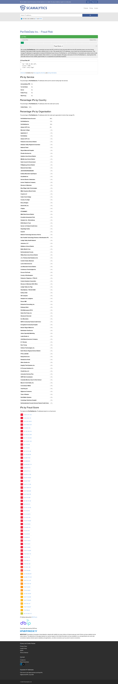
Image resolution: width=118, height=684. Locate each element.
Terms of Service (24, 652)
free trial (43, 73)
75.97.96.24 (27, 610)
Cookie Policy (23, 648)
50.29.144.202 (27, 477)
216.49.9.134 (27, 428)
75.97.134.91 (27, 544)
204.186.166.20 (28, 421)
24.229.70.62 (27, 458)
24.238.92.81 (27, 461)
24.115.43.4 (27, 448)
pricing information (52, 73)
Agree (88, 2)
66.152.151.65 (27, 501)
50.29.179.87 (27, 481)
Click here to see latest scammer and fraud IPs (31, 672)
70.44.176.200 (27, 520)
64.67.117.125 (27, 484)
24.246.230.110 (28, 464)
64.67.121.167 (27, 580)
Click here (22, 73)
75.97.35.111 (27, 560)
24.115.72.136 (27, 451)
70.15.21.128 (27, 567)
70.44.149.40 (27, 590)
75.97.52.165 (27, 564)
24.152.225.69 (27, 454)
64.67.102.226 (27, 597)
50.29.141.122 (27, 474)
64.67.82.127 (27, 603)
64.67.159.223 (27, 600)
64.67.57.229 (27, 497)
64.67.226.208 (27, 491)
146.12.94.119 (27, 418)
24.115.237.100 (28, 441)
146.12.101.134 (28, 414)
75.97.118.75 (27, 540)
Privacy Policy (23, 646)
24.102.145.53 (27, 593)
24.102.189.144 (28, 431)
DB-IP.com (34, 617)
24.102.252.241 (28, 573)
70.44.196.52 (27, 524)
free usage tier (37, 73)
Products (86, 8)
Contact (96, 8)
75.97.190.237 (27, 607)
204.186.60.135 (28, 424)
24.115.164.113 (28, 613)
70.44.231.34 (27, 527)
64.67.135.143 (27, 583)
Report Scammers (24, 662)
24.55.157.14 (27, 471)
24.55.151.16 (27, 467)
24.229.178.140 (28, 577)
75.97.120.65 (27, 587)
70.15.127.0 (27, 510)
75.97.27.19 (27, 557)
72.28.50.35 (27, 537)
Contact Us (22, 660)
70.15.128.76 (27, 514)
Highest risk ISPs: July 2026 (27, 674)
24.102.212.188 (28, 434)
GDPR (21, 650)
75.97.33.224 (27, 570)
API (36, 18)
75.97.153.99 (27, 547)
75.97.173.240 (27, 550)
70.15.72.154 (27, 517)
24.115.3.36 (27, 444)
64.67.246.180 (27, 494)
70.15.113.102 (27, 507)
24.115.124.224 (28, 438)
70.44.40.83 (27, 534)
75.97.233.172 (27, 554)
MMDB (40, 18)
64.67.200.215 (27, 487)
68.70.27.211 (27, 504)
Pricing (91, 8)
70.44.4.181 (27, 530)
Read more (94, 2)
